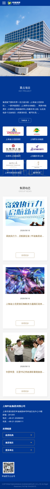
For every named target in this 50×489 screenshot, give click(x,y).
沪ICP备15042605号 (28, 486)
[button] (20, 73)
